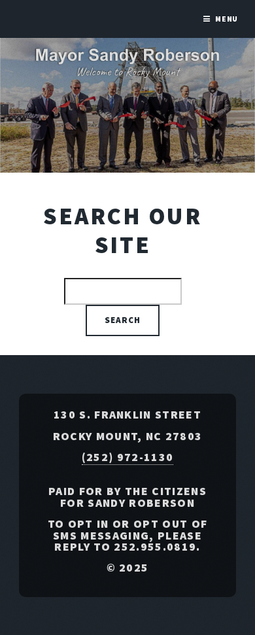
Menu (227, 19)
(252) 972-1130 (127, 457)
